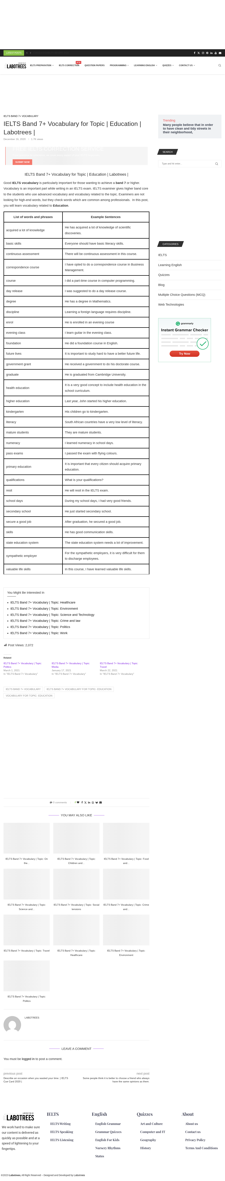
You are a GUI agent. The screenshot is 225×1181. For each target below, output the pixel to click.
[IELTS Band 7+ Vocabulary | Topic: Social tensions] (76, 884)
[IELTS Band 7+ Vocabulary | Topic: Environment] (126, 930)
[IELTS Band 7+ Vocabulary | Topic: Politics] (27, 975)
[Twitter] (198, 53)
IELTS (162, 255)
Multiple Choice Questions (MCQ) (181, 294)
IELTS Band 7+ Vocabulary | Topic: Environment (44, 608)
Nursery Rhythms (107, 1148)
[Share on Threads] (93, 802)
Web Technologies (171, 304)
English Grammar (108, 1124)
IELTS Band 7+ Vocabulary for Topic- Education (79, 689)
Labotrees (32, 1017)
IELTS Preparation (40, 65)
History (145, 1148)
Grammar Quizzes (108, 1132)
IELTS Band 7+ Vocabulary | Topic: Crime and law (45, 621)
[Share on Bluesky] (96, 802)
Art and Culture (151, 1124)
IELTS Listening (61, 1140)
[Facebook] (194, 53)
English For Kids (107, 1140)
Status (99, 1156)
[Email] (220, 53)
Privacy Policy (195, 1140)
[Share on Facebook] (82, 802)
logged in (28, 1059)
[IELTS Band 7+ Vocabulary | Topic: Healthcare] (76, 930)
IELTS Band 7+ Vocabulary (23, 689)
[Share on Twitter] (85, 802)
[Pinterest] (207, 53)
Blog (161, 285)
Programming (118, 65)
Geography (148, 1140)
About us (191, 1124)
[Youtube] (215, 53)
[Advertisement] (105, 24)
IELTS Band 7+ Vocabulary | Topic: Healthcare (42, 602)
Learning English (144, 65)
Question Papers (95, 65)
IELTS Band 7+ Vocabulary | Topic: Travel (27, 950)
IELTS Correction (69, 64)
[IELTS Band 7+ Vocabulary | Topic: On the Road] (27, 838)
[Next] (30, 53)
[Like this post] (78, 802)
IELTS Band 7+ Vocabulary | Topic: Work (39, 633)
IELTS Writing (60, 1124)
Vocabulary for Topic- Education (29, 695)
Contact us (186, 65)
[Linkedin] (211, 53)
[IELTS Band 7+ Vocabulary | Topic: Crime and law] (126, 884)
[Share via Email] (100, 802)
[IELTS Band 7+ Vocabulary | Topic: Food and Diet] (126, 838)
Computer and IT (152, 1132)
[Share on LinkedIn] (89, 802)
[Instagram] (203, 53)
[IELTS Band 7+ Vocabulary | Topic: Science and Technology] (27, 884)
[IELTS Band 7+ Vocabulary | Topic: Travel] (27, 930)
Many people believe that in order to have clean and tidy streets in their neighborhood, (188, 128)
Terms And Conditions (201, 1148)
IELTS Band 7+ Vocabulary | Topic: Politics (40, 627)
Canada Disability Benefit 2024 (51, 53)
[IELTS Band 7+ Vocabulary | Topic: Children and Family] (76, 838)
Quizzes (166, 65)
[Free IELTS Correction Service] (77, 156)
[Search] (219, 65)
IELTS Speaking (61, 1132)
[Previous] (26, 53)
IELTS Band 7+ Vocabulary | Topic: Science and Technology (52, 615)
